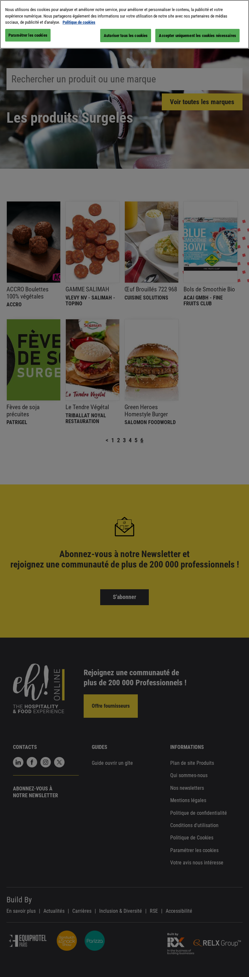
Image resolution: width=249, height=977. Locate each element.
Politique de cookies (79, 22)
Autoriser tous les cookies (126, 35)
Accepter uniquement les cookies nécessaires (197, 35)
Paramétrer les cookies (27, 35)
